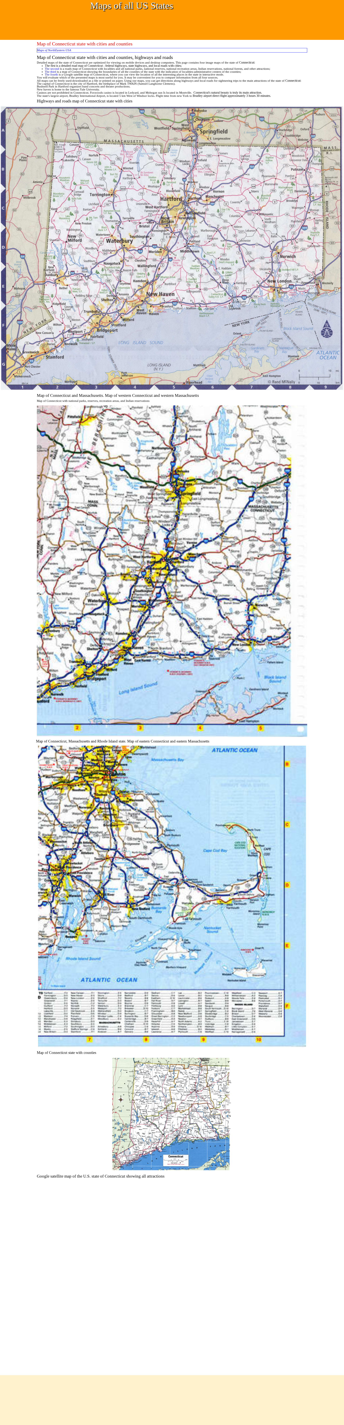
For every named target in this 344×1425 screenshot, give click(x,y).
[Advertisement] (108, 25)
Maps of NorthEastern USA (54, 50)
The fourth (51, 74)
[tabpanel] (172, 79)
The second (52, 68)
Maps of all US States (131, 5)
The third (50, 71)
